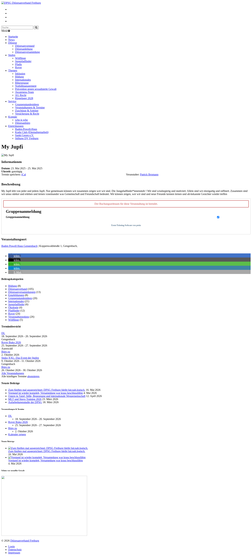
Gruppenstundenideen (27, 104)
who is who (21, 119)
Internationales (23, 79)
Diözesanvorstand (24, 45)
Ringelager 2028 (24, 98)
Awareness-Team (24, 92)
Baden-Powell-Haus (26, 129)
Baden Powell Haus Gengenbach (19, 245)
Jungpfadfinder (23, 61)
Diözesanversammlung (27, 52)
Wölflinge (20, 58)
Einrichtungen (15, 126)
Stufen (11, 55)
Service (12, 101)
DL (3, 333)
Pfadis (18, 64)
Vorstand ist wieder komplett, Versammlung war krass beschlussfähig (45, 392)
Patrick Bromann (149, 174)
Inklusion (20, 73)
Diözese (12, 42)
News (11, 39)
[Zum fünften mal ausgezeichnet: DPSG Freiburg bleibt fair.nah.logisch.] (48, 448)
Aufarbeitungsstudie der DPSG (25, 402)
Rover (18, 67)
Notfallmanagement (25, 85)
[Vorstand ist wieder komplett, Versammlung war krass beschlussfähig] (47, 457)
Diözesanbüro (22, 122)
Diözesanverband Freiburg (24, 540)
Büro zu (5, 351)
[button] (14, 255)
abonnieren (33, 376)
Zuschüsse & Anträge (26, 110)
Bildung (19, 76)
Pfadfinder (14, 310)
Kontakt (12, 116)
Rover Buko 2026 (11, 342)
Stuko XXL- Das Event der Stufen (20, 357)
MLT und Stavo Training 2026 (24, 399)
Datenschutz (15, 549)
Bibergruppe (22, 82)
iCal (23, 174)
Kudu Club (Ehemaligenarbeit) (32, 132)
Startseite (13, 36)
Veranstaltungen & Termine (30, 107)
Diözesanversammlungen (21, 292)
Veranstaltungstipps (18, 316)
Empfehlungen (16, 295)
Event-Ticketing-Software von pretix (126, 225)
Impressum (14, 552)
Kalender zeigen (17, 434)
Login (11, 546)
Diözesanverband (17, 288)
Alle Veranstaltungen (12, 373)
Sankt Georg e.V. (24, 135)
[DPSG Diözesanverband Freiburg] (21, 2)
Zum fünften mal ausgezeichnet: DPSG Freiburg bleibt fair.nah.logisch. (46, 389)
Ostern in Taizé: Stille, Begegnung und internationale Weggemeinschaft (46, 396)
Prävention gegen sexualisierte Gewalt (35, 89)
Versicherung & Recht (27, 113)
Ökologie (13, 307)
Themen (12, 70)
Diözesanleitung (24, 48)
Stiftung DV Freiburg (26, 138)
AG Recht (20, 95)
